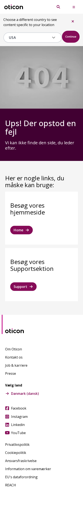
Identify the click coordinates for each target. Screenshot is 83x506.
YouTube (18, 433)
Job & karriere (16, 365)
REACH (10, 485)
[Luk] (73, 21)
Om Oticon (13, 349)
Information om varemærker (28, 469)
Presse (10, 373)
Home (18, 230)
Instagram (19, 416)
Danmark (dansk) (25, 393)
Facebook (18, 408)
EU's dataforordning (21, 477)
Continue (70, 36)
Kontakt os (14, 357)
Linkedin (18, 425)
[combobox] (29, 37)
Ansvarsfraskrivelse (21, 461)
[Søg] (58, 7)
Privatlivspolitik (17, 444)
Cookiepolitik (15, 453)
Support (20, 286)
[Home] (13, 6)
